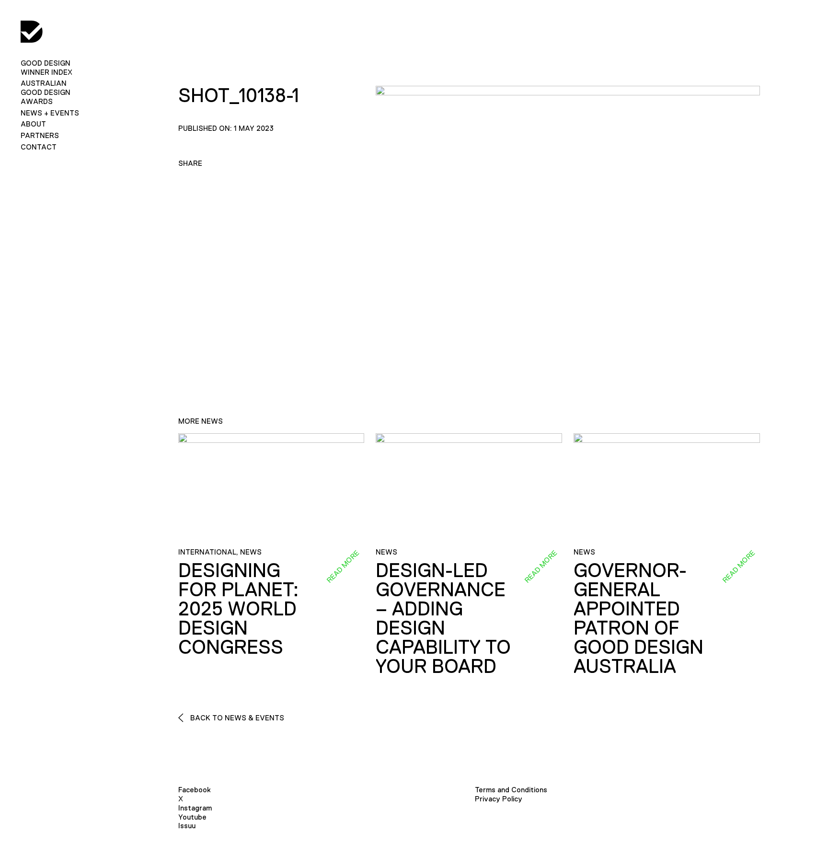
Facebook (194, 790)
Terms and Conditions (511, 790)
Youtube (192, 817)
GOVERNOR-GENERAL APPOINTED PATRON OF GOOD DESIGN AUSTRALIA (638, 618)
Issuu (187, 826)
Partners (40, 135)
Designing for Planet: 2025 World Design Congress (238, 609)
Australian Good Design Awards (45, 92)
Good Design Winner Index (46, 67)
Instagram (195, 808)
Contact (39, 147)
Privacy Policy (498, 799)
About (33, 124)
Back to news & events (236, 718)
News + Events (50, 113)
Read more (343, 566)
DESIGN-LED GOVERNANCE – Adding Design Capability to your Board (443, 618)
